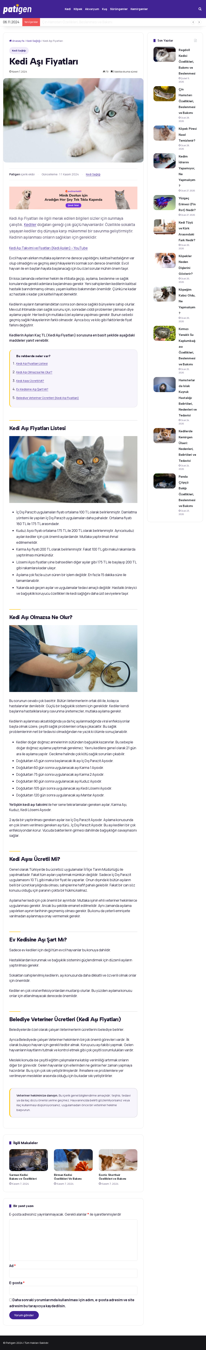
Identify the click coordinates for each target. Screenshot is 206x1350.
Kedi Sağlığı (34, 41)
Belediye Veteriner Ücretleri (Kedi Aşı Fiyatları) (47, 398)
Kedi (68, 9)
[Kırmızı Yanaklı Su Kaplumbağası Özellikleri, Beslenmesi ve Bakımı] (164, 333)
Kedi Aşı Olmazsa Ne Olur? (34, 372)
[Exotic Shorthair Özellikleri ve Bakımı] (118, 1160)
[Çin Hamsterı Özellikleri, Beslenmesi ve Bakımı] (164, 93)
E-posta (17, 1283)
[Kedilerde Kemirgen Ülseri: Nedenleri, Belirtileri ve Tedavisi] (164, 435)
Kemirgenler (139, 9)
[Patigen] (17, 9)
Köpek (78, 9)
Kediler (30, 224)
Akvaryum (92, 9)
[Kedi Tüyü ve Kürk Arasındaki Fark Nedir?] (164, 226)
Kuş (104, 9)
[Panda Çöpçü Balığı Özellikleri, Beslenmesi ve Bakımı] (164, 480)
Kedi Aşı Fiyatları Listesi (32, 363)
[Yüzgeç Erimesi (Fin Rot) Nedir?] (164, 202)
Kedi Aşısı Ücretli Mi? (30, 381)
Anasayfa (18, 41)
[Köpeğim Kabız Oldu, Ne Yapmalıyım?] (164, 293)
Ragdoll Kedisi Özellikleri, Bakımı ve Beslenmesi (187, 61)
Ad (12, 1265)
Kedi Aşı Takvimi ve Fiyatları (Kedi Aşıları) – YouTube (48, 248)
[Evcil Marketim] (73, 197)
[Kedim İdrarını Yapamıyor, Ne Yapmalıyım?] (164, 160)
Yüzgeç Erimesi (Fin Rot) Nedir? (187, 204)
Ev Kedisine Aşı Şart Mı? (32, 389)
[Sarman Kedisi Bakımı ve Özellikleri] (28, 1160)
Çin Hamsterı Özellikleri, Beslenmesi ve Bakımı (187, 101)
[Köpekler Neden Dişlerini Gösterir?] (164, 260)
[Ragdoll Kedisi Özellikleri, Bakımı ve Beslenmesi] (164, 54)
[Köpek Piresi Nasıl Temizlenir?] (164, 133)
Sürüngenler (119, 9)
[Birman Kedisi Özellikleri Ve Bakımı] (73, 1160)
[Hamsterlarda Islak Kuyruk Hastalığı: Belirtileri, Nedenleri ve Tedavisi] (164, 384)
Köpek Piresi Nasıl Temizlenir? (65, 22)
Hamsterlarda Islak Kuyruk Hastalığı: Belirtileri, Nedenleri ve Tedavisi (188, 397)
